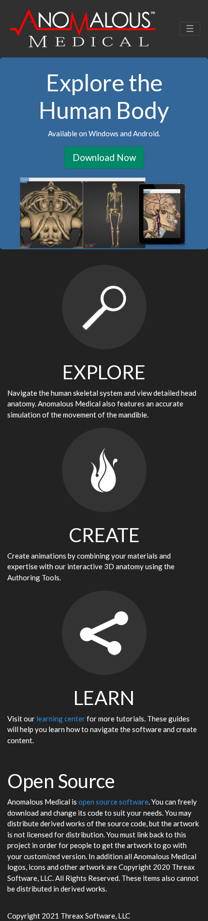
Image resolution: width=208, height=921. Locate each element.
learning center (60, 718)
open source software (113, 801)
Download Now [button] (104, 157)
